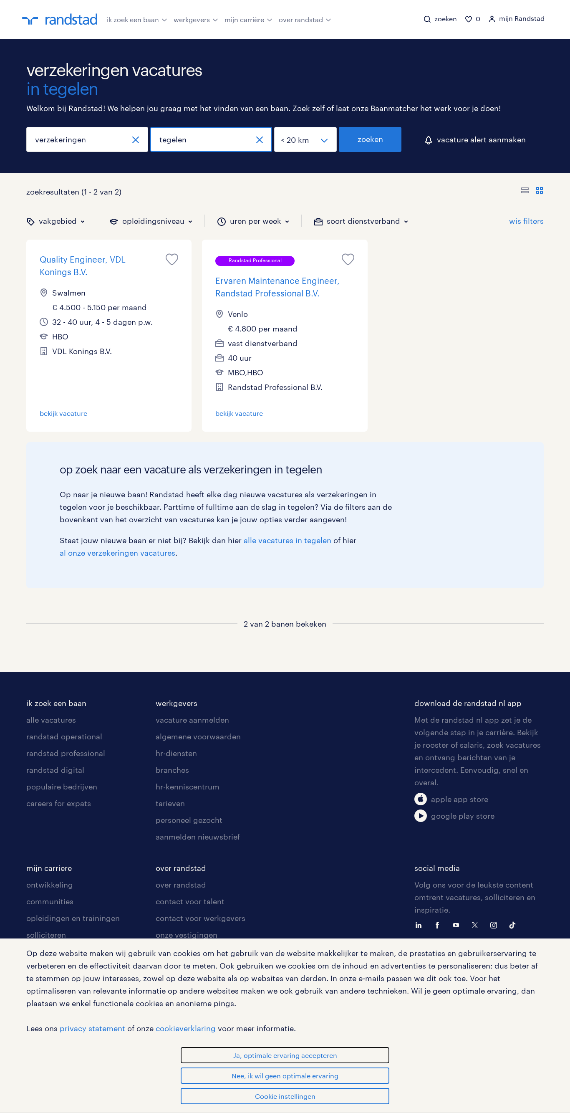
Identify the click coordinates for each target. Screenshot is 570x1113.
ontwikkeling (49, 884)
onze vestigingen (186, 934)
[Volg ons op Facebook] (439, 924)
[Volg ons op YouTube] (458, 924)
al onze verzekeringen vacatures (117, 552)
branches (172, 769)
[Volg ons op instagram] (495, 924)
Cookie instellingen (285, 1096)
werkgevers (192, 19)
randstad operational (64, 736)
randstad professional (65, 753)
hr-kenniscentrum (187, 786)
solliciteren (46, 934)
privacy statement (92, 1028)
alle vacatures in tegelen (287, 540)
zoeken (370, 139)
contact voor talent (190, 901)
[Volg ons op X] (477, 924)
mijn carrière (244, 19)
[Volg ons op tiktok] (514, 924)
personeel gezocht (189, 820)
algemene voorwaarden (198, 736)
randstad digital (55, 769)
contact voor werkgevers (200, 918)
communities (49, 901)
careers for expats (58, 803)
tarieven (170, 803)
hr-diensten (176, 753)
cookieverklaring (186, 1028)
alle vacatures (51, 719)
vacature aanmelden (192, 719)
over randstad (301, 19)
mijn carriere (49, 868)
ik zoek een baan (133, 19)
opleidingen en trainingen (73, 918)
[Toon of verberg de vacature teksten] (532, 191)
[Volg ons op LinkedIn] (420, 924)
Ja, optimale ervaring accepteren (285, 1055)
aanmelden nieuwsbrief (198, 836)
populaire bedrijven (61, 786)
